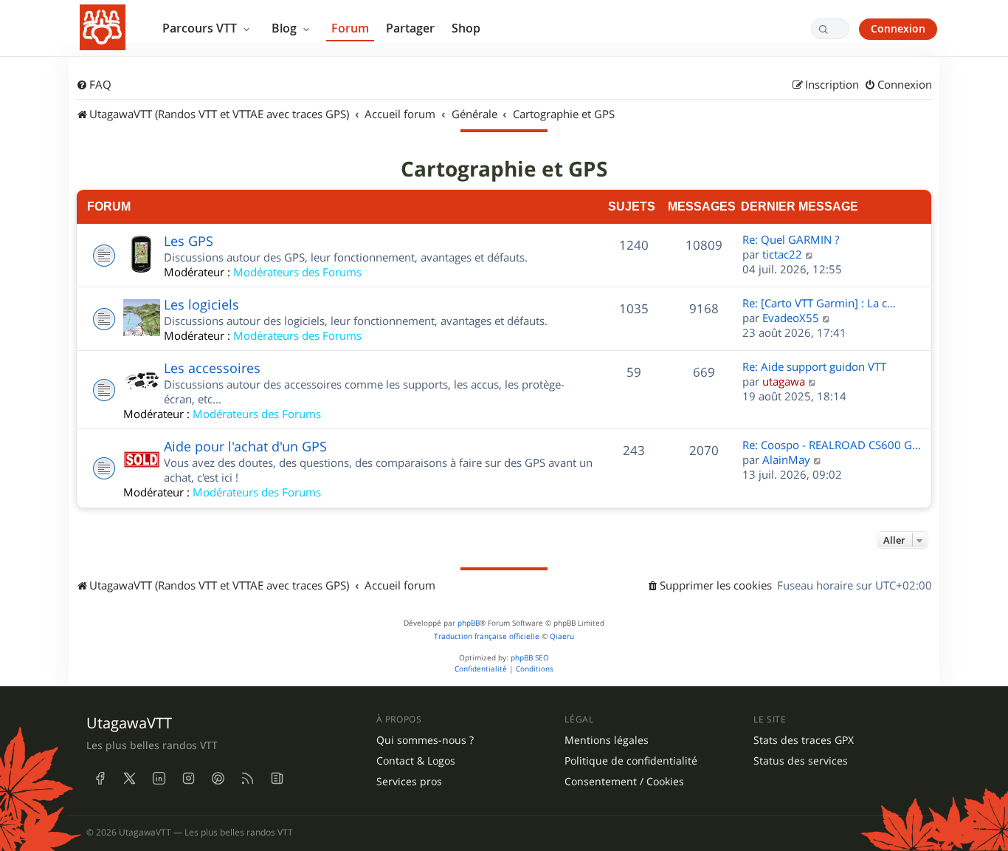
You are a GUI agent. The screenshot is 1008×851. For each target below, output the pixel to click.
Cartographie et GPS (504, 169)
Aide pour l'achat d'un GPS (245, 446)
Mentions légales (607, 740)
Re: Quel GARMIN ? (790, 239)
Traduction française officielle (486, 636)
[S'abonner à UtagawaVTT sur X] (129, 778)
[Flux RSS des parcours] (247, 778)
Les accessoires (212, 368)
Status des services (800, 761)
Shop (466, 28)
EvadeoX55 (790, 317)
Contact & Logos (415, 761)
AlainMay (786, 459)
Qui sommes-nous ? (425, 740)
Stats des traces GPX (803, 740)
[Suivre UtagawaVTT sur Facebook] (99, 778)
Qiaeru (562, 636)
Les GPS (188, 241)
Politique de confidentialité (631, 761)
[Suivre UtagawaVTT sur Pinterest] (217, 778)
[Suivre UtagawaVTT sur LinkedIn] (158, 778)
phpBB (469, 623)
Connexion (898, 28)
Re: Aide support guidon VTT (814, 366)
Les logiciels (201, 304)
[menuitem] (93, 85)
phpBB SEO (530, 658)
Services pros (409, 781)
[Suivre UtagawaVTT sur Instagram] (188, 778)
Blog (286, 28)
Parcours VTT (201, 28)
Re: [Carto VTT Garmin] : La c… (819, 302)
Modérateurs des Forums (297, 271)
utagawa (783, 381)
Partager (410, 28)
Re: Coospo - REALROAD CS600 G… (831, 444)
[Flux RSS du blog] (276, 778)
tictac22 (782, 254)
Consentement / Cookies (624, 781)
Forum (350, 28)
